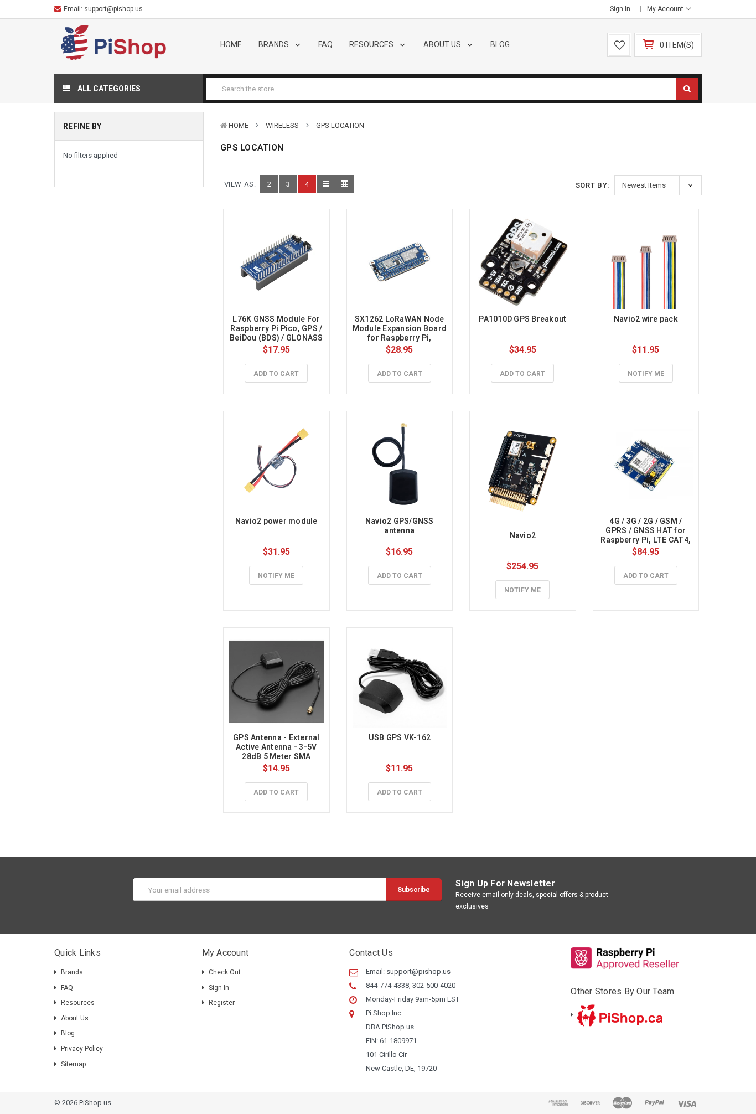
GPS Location (340, 125)
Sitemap (73, 1064)
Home (231, 44)
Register (222, 1003)
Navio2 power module (276, 521)
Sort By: (593, 185)
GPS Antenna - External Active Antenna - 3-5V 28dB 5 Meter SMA (277, 747)
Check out (225, 972)
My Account (666, 9)
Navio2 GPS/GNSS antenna (400, 526)
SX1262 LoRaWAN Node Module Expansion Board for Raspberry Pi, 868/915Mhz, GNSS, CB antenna (401, 337)
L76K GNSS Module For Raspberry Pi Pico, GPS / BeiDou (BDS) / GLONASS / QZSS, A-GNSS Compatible (277, 337)
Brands (274, 44)
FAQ (325, 44)
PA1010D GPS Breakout (522, 318)
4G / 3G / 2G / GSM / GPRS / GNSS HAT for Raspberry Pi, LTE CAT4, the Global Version (646, 535)
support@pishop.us (113, 9)
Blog (500, 44)
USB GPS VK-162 (400, 737)
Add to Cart (276, 374)
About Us (443, 44)
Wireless (282, 125)
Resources (372, 44)
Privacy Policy (82, 1049)
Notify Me (646, 374)
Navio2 (523, 535)
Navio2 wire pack (646, 318)
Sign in (620, 9)
